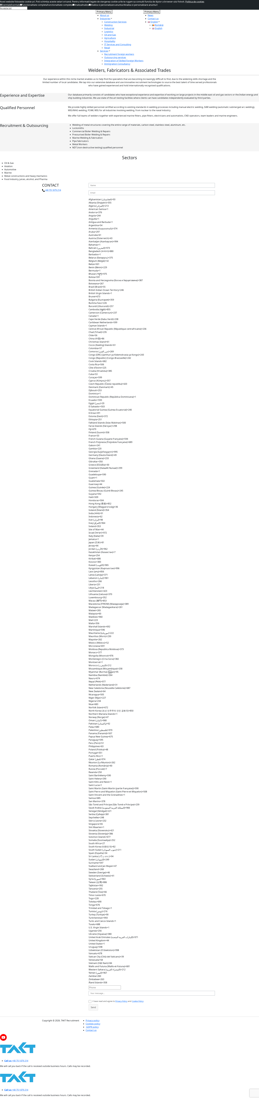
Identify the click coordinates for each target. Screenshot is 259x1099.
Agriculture (110, 38)
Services (104, 50)
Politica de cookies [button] (194, 1)
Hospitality (109, 41)
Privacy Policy (121, 1001)
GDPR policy (92, 1027)
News (150, 15)
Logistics (108, 31)
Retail (107, 47)
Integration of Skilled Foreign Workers (123, 60)
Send (93, 1007)
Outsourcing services (115, 57)
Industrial (109, 28)
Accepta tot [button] (6, 8)
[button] (5, 4)
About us (104, 15)
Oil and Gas (110, 34)
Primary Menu (104, 11)
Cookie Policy (138, 1001)
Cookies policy (93, 1023)
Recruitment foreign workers (119, 54)
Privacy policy (92, 1020)
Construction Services (115, 21)
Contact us (153, 18)
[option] (152, 199)
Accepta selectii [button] (19, 8)
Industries (105, 18)
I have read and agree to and (118, 1001)
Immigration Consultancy (117, 63)
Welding (108, 25)
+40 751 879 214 (53, 190)
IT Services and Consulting (117, 44)
